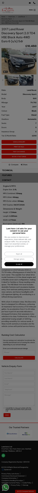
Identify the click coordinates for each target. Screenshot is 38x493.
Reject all (19, 254)
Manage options (19, 259)
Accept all (19, 264)
